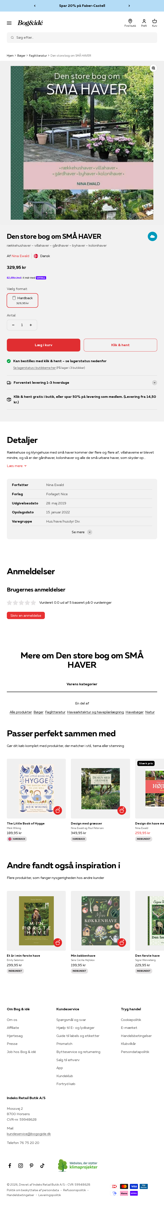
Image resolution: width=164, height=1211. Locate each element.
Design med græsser (86, 823)
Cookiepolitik (131, 1020)
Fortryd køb (65, 1084)
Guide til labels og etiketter (77, 1036)
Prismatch (64, 1043)
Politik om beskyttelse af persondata (33, 1190)
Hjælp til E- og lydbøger (75, 1027)
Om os (12, 1020)
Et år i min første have (23, 956)
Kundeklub (64, 1076)
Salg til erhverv (68, 1060)
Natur (150, 712)
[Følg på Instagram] (20, 1166)
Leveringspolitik (49, 1195)
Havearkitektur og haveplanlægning (95, 712)
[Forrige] (34, 6)
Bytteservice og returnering (78, 1052)
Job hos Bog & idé (21, 1052)
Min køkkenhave (83, 956)
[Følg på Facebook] (10, 1166)
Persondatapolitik (135, 1052)
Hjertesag (15, 1036)
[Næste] (129, 6)
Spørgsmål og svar (71, 1020)
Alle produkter (21, 712)
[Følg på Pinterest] (31, 1166)
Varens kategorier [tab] (82, 684)
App (59, 1068)
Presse (12, 1043)
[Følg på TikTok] (42, 1166)
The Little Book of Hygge (26, 823)
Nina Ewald (20, 256)
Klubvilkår (128, 1043)
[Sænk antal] (13, 325)
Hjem (10, 55)
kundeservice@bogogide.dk (29, 1134)
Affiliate (13, 1027)
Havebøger (135, 712)
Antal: (11, 315)
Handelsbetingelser (136, 1036)
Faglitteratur (38, 55)
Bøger (21, 55)
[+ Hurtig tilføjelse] (57, 810)
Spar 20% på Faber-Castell (82, 5)
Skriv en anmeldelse (25, 615)
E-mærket (129, 1027)
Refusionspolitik (74, 1190)
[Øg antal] (31, 325)
